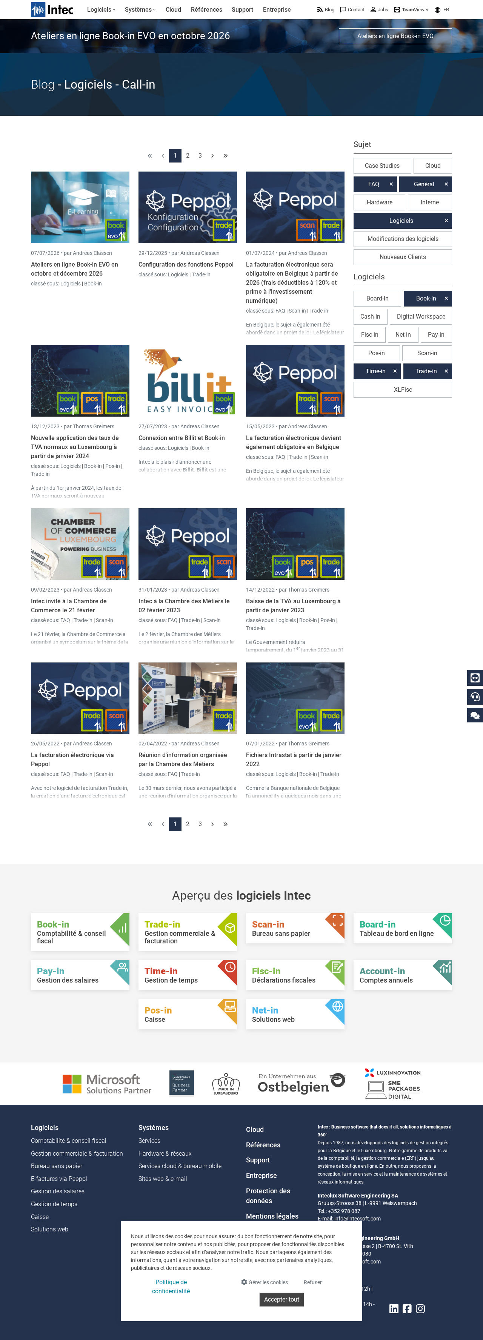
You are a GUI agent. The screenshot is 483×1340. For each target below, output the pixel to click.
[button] (442, 9)
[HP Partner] (181, 1083)
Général (424, 184)
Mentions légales (272, 1216)
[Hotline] (475, 697)
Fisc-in (369, 334)
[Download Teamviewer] (475, 678)
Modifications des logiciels (403, 238)
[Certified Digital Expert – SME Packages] (392, 1083)
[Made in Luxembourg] (226, 1083)
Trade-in (201, 274)
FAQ (280, 311)
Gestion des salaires (58, 1191)
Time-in (376, 371)
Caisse (40, 1216)
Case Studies (382, 165)
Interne (430, 202)
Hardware (379, 202)
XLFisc (403, 389)
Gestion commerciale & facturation (77, 1153)
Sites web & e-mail (162, 1178)
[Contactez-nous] (475, 715)
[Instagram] (420, 1309)
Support (258, 1160)
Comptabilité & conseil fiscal (68, 1140)
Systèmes (153, 1127)
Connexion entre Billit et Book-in (181, 438)
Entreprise (261, 1175)
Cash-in (370, 316)
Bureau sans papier (56, 1166)
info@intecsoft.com (357, 1219)
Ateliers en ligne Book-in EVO (395, 36)
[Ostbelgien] (302, 1083)
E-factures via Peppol (59, 1178)
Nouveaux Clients (403, 257)
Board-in (377, 298)
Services (149, 1140)
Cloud (433, 165)
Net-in (403, 334)
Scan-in (297, 311)
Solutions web (49, 1229)
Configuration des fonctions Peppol (186, 264)
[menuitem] (101, 9)
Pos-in (112, 466)
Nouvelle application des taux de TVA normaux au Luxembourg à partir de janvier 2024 (75, 447)
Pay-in (436, 334)
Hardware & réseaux (165, 1153)
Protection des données (268, 1196)
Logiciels (71, 284)
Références (263, 1145)
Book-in (93, 284)
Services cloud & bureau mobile (180, 1166)
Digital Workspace (421, 316)
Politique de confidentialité (171, 1287)
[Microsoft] (107, 1083)
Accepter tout (281, 1299)
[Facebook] (407, 1309)
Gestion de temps (54, 1204)
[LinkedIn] (393, 1309)
